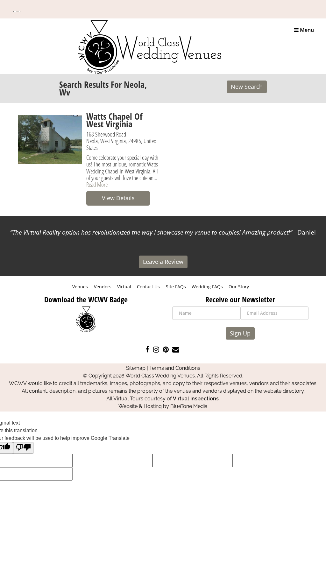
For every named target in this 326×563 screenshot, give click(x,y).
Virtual (124, 287)
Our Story (239, 287)
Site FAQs (176, 287)
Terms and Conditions (174, 368)
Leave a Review (163, 261)
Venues (80, 287)
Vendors (102, 287)
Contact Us (148, 287)
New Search (247, 86)
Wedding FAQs (207, 287)
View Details (118, 198)
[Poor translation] (23, 448)
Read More (97, 184)
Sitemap (135, 368)
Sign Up (240, 333)
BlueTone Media (189, 406)
